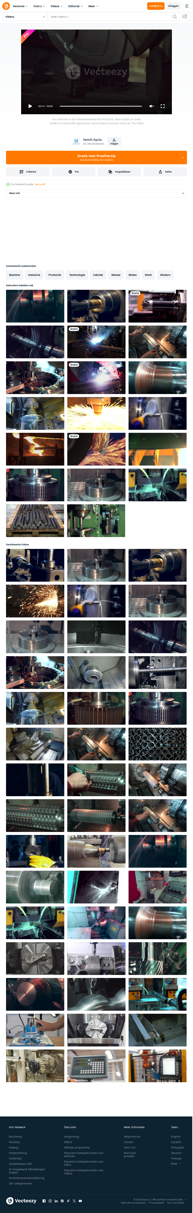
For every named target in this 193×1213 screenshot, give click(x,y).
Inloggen (170, 6)
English (173, 1136)
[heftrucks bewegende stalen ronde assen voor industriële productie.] (35, 520)
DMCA (66, 1142)
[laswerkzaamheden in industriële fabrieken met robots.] (96, 342)
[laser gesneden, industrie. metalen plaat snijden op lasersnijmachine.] (96, 413)
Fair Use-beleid (172, 1202)
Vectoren (19, 6)
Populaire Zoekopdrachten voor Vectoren (82, 1154)
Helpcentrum (129, 1136)
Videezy (13, 1147)
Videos (55, 6)
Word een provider (127, 1154)
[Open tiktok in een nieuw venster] (68, 1200)
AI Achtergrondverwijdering (26, 1178)
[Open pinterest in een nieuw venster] (62, 1200)
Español (174, 1142)
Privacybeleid (153, 1202)
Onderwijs (14, 1158)
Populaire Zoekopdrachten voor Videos (82, 1171)
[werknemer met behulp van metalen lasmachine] (96, 377)
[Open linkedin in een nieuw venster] (56, 1200)
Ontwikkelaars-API (19, 1164)
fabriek (98, 275)
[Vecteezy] (6, 6)
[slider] (99, 106)
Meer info (14, 193)
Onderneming (17, 1153)
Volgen (113, 143)
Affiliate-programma (75, 1147)
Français (174, 1158)
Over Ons (127, 1147)
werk (148, 275)
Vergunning (70, 1136)
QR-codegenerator (20, 1183)
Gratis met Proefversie (95, 157)
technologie (77, 275)
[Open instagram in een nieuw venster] (50, 1200)
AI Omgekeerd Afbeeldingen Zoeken (21, 1170)
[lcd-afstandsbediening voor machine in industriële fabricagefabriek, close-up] (96, 1065)
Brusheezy (15, 1136)
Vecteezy (13, 1142)
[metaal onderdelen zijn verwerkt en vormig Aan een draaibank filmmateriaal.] (96, 851)
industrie (34, 275)
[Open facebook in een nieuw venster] (44, 1200)
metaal (115, 275)
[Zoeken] (172, 16)
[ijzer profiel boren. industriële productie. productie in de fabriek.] (158, 994)
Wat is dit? (40, 184)
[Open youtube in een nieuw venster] (80, 1200)
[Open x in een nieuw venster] (74, 1200)
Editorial (73, 6)
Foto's (38, 6)
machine (14, 275)
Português (175, 1147)
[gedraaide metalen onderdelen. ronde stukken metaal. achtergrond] (158, 744)
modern (165, 275)
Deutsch (174, 1153)
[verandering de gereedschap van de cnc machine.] (158, 306)
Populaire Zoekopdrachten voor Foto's (82, 1163)
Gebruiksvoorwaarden (130, 1202)
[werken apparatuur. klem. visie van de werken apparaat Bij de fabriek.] (35, 1065)
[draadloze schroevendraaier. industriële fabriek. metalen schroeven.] (96, 779)
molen (133, 275)
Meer (91, 6)
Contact (126, 1142)
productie (54, 275)
